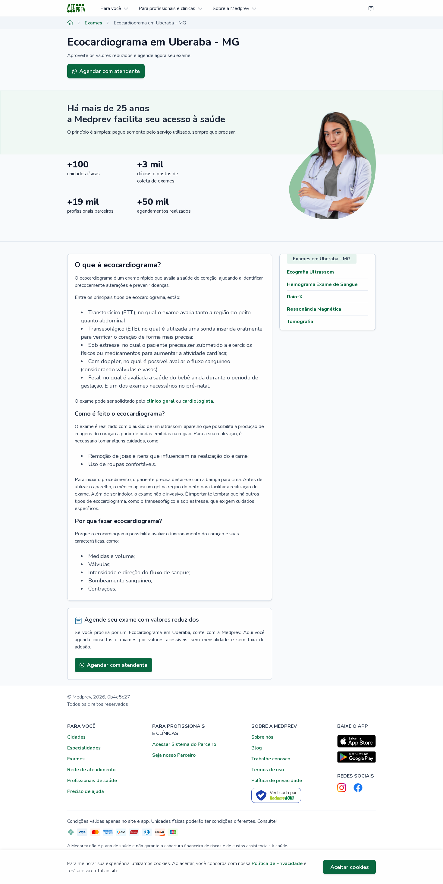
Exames (93, 23)
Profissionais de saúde (92, 780)
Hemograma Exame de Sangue (322, 284)
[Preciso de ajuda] (371, 8)
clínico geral (160, 401)
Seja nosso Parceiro (174, 755)
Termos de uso (267, 769)
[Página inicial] (70, 23)
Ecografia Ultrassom (310, 272)
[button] (114, 8)
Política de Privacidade (277, 863)
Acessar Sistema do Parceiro (184, 744)
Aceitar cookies (349, 867)
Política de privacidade (276, 780)
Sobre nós (262, 737)
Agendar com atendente (109, 71)
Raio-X (295, 296)
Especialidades (84, 748)
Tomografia (300, 321)
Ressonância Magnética (314, 309)
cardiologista (197, 401)
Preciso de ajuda (85, 791)
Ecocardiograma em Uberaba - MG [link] (150, 23)
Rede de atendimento (91, 769)
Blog (256, 748)
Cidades (76, 737)
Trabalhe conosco (270, 759)
